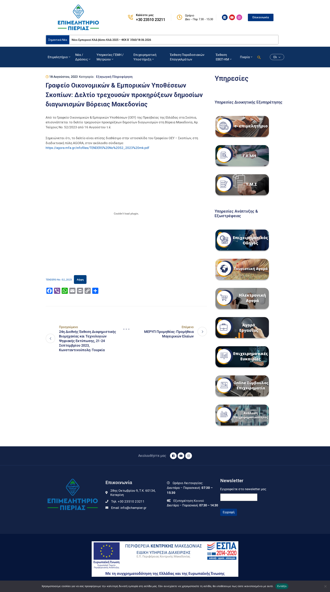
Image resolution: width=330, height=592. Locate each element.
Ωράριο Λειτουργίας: (188, 483)
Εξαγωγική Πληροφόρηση (114, 77)
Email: (129, 508)
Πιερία (245, 57)
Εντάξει (282, 586)
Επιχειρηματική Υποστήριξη (144, 57)
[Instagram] (239, 17)
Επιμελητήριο (58, 57)
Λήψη (80, 279)
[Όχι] (325, 586)
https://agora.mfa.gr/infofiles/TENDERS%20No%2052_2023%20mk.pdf (97, 148)
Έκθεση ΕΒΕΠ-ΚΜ (222, 57)
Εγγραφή (229, 512)
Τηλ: (128, 501)
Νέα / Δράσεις (81, 57)
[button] (259, 57)
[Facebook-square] (225, 17)
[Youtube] (232, 17)
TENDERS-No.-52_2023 (59, 279)
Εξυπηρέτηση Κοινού (188, 501)
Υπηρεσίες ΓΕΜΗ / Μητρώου (110, 57)
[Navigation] (126, 329)
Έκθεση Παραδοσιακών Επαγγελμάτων (187, 57)
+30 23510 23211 (150, 19)
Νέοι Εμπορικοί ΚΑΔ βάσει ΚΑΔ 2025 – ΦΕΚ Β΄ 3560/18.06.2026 (111, 39)
